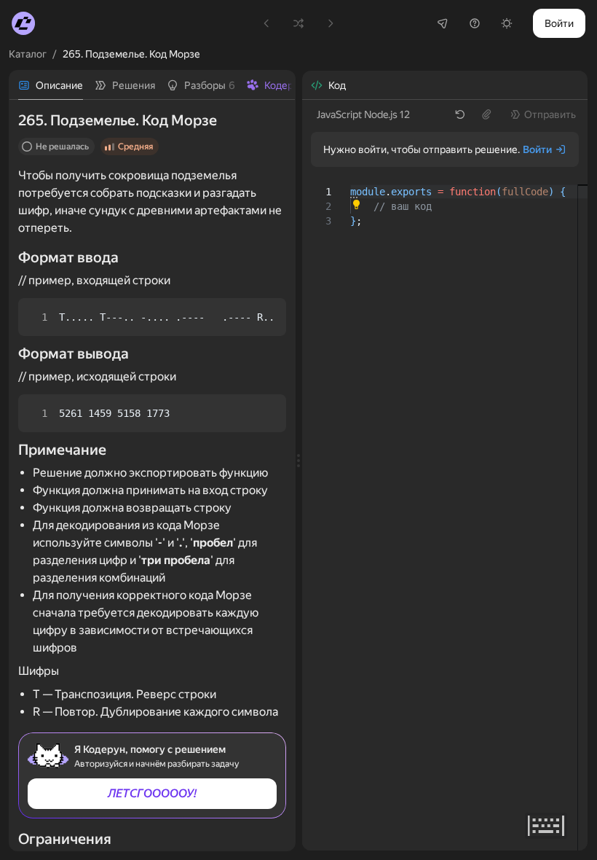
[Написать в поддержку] (474, 23)
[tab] (50, 85)
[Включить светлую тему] (506, 23)
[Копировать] (262, 317)
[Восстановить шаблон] (460, 114)
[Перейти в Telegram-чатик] (442, 23)
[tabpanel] (152, 475)
